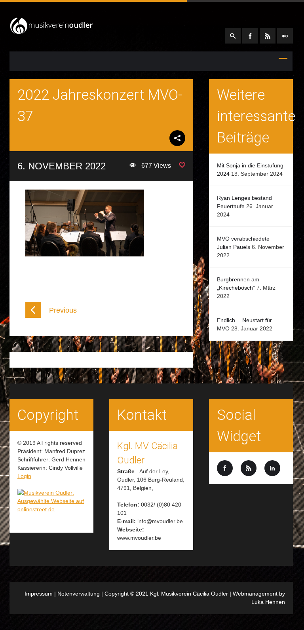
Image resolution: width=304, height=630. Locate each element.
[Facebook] (250, 36)
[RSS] (268, 36)
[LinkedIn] (285, 36)
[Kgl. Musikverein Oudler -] (51, 31)
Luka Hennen (268, 602)
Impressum (39, 593)
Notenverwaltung (78, 593)
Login (24, 476)
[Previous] (33, 316)
